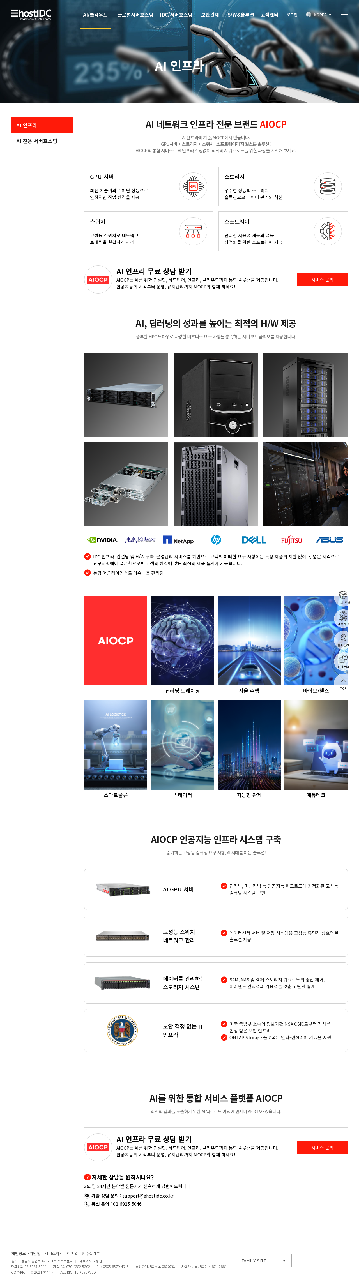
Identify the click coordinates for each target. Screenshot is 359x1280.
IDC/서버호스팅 (176, 14)
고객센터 (270, 14)
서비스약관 (54, 1254)
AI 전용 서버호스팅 (37, 140)
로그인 (292, 14)
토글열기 (344, 14)
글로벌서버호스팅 (135, 14)
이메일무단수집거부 (83, 1254)
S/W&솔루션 (241, 14)
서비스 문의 (322, 279)
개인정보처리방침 (25, 1254)
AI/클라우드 (95, 14)
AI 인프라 (27, 125)
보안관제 (210, 14)
